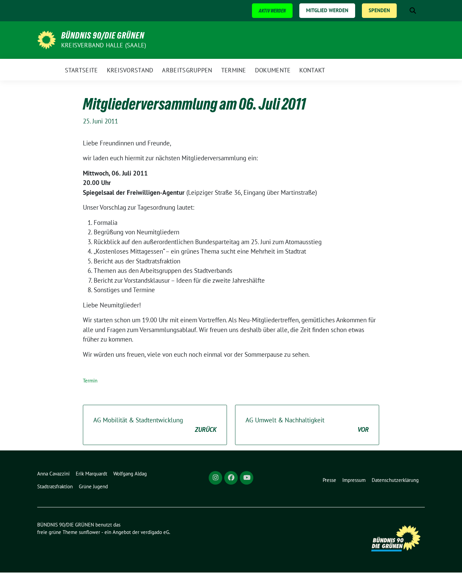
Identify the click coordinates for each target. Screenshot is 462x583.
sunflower (89, 532)
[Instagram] (215, 478)
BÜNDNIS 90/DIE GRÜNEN (102, 35)
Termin (90, 380)
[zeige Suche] (412, 10)
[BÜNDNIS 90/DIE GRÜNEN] (46, 39)
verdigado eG (155, 532)
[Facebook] (231, 478)
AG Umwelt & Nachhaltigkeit (307, 425)
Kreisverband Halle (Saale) (103, 45)
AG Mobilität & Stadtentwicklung (154, 425)
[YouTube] (246, 478)
